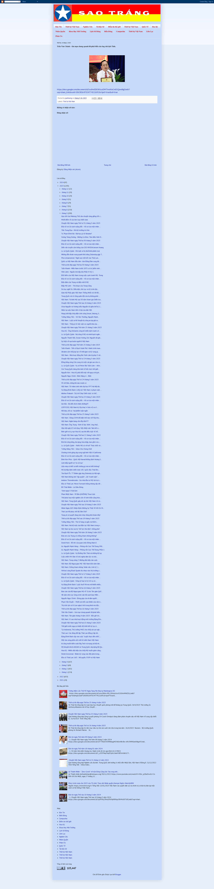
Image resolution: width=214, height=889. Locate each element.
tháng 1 (65, 672)
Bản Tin (58, 26)
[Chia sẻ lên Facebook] (99, 98)
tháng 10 (65, 196)
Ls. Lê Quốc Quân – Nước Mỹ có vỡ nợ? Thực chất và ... (81, 445)
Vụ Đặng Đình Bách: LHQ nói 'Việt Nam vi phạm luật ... (81, 390)
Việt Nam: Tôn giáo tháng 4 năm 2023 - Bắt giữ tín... (80, 616)
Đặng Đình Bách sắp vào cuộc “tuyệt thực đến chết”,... (81, 636)
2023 (62, 186)
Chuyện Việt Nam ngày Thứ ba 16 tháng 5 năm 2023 (80, 588)
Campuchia (120, 31)
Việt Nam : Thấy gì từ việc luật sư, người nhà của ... (80, 324)
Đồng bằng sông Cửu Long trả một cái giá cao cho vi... (81, 362)
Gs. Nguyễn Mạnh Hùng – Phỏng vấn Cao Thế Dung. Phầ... (82, 546)
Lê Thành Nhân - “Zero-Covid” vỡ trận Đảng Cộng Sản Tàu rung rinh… (93, 771)
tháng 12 (65, 189)
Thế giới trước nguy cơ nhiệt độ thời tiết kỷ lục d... (79, 626)
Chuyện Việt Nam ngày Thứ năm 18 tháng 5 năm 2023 (81, 532)
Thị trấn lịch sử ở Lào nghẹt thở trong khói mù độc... (80, 605)
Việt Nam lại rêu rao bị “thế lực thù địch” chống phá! (80, 529)
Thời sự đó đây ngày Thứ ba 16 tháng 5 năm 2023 (80, 609)
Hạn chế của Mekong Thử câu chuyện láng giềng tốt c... (81, 216)
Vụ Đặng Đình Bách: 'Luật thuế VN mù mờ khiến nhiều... (81, 584)
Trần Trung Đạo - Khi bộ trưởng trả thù (75, 230)
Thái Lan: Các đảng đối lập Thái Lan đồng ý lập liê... (80, 633)
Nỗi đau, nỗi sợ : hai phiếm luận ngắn (74, 411)
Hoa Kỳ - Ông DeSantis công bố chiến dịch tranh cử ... (81, 331)
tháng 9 (65, 199)
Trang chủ (107, 165)
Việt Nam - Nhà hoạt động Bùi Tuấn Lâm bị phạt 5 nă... (81, 355)
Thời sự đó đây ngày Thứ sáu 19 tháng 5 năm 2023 (80, 518)
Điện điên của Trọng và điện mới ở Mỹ (75, 282)
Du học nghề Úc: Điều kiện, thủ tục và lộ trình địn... (80, 289)
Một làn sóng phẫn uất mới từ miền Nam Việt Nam (80, 640)
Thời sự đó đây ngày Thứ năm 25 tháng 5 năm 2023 (80, 345)
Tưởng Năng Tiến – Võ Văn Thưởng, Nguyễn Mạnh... (80, 317)
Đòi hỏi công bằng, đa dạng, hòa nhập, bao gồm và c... (80, 442)
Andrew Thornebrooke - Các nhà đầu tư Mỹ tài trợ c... (81, 480)
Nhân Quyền (60, 31)
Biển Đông (108, 31)
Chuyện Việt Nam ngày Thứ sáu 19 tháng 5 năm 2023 (81, 504)
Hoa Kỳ (155, 26)
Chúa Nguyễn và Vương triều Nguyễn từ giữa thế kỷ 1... (81, 306)
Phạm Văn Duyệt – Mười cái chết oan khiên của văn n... (81, 602)
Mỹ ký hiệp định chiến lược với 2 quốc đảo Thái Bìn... (80, 470)
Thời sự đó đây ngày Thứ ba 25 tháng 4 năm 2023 (87, 702)
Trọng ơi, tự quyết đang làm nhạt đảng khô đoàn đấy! (80, 515)
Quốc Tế (145, 26)
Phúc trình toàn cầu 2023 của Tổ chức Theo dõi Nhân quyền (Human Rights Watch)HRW (101, 783)
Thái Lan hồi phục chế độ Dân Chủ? (74, 511)
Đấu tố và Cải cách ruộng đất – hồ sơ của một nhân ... (81, 226)
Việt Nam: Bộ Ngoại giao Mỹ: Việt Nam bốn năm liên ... (81, 564)
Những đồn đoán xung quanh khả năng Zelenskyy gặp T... (82, 254)
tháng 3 (65, 665)
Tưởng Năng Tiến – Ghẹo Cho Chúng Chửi (76, 449)
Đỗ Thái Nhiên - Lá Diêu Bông (72, 487)
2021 (62, 680)
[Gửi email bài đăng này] (93, 98)
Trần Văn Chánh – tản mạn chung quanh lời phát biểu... (81, 612)
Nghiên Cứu (87, 26)
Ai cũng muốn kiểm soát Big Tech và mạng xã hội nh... (80, 643)
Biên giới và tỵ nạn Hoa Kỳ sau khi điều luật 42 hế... (80, 431)
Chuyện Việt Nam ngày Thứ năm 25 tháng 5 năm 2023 (81, 327)
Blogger (118, 874)
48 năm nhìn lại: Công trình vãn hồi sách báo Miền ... (80, 595)
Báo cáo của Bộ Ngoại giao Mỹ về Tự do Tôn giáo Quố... (81, 591)
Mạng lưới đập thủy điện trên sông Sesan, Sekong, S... (80, 313)
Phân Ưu (59, 36)
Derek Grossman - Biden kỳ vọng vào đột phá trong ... (81, 654)
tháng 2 (65, 669)
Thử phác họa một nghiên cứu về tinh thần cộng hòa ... (81, 497)
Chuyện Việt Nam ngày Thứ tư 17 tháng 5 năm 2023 (80, 574)
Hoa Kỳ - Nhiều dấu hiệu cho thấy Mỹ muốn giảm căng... (81, 650)
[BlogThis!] (95, 98)
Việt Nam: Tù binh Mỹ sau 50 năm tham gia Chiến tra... (81, 299)
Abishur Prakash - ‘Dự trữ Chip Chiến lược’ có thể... (79, 393)
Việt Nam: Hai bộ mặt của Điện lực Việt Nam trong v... (81, 525)
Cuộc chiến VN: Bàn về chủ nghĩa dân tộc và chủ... (79, 556)
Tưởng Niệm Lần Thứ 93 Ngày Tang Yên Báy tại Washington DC (91, 691)
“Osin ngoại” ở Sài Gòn (69, 491)
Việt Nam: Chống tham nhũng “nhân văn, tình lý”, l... (80, 567)
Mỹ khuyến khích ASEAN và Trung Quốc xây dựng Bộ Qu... (82, 647)
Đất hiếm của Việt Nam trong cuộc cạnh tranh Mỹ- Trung (82, 275)
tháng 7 (65, 206)
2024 (62, 182)
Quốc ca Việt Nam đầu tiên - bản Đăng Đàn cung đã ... (81, 261)
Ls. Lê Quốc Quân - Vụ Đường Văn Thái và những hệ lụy (81, 553)
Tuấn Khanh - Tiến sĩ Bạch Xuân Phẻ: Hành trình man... (81, 348)
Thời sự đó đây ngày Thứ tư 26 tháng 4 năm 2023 (87, 725)
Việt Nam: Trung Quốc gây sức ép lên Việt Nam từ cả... (81, 501)
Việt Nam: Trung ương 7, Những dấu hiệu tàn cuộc (79, 560)
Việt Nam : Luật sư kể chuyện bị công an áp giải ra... (80, 320)
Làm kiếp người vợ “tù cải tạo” (72, 463)
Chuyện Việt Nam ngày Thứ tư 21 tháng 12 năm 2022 (88, 760)
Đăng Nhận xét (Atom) (72, 169)
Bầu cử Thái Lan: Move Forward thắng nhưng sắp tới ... (81, 484)
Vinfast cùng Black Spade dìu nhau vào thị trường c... (81, 570)
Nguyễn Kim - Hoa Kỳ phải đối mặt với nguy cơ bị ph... (80, 372)
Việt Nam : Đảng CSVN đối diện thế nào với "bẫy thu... (80, 418)
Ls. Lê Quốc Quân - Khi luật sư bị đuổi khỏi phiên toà (80, 251)
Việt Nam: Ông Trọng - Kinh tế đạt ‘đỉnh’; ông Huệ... (80, 425)
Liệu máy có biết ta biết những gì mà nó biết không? (80, 466)
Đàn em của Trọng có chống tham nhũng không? (79, 536)
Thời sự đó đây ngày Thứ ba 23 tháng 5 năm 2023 (80, 414)
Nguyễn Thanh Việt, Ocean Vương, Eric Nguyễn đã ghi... (81, 338)
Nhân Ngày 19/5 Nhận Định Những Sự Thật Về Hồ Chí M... (82, 508)
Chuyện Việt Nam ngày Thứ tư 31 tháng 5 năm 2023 (80, 223)
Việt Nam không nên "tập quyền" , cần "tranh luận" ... (80, 477)
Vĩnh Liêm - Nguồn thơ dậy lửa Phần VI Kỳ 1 (77, 272)
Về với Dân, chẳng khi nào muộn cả (73, 383)
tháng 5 (65, 213)
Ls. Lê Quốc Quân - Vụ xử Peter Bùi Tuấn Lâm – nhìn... (81, 365)
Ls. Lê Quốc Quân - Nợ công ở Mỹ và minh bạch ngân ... (81, 334)
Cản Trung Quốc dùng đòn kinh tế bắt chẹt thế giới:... (80, 369)
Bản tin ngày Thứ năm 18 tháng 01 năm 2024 (85, 748)
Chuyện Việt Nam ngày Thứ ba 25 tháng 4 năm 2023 (87, 714)
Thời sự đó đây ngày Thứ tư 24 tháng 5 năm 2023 (80, 379)
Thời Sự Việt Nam (72, 26)
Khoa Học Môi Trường (77, 31)
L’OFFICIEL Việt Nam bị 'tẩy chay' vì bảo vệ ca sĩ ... (79, 407)
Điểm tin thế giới (114, 26)
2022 (62, 676)
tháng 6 (65, 210)
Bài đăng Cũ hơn (151, 165)
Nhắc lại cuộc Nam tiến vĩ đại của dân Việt (76, 310)
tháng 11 (65, 192)
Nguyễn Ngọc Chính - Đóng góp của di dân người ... (79, 598)
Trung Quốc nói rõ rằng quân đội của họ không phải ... (80, 296)
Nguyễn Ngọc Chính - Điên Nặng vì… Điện (76, 376)
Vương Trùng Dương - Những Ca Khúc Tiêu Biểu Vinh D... (81, 237)
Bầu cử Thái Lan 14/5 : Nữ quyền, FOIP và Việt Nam (80, 657)
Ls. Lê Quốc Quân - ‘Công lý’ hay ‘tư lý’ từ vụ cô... (79, 581)
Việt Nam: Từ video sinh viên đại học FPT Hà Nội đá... (81, 386)
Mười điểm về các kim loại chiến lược (74, 220)
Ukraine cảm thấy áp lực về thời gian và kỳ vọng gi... (80, 352)
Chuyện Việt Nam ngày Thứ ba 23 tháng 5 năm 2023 (80, 397)
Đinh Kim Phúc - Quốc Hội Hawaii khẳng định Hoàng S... (81, 459)
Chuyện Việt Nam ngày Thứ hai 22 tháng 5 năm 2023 (81, 435)
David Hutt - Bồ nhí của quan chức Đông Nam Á (79, 543)
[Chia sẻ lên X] (97, 98)
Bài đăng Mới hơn (64, 165)
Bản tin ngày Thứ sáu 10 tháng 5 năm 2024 (84, 795)
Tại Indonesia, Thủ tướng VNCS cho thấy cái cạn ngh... (81, 629)
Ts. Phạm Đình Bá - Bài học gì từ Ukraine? (76, 233)
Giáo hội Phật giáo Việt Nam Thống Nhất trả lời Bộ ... (80, 293)
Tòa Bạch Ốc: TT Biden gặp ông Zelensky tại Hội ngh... (81, 473)
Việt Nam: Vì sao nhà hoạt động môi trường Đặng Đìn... (81, 619)
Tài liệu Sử (100, 26)
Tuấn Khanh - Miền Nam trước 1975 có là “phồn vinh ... (81, 268)
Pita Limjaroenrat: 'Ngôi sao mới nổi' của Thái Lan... (80, 258)
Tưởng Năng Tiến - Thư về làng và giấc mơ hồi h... (79, 522)
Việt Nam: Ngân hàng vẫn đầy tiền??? (74, 421)
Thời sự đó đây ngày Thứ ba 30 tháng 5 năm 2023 (80, 265)
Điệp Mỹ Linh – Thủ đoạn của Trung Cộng (76, 286)
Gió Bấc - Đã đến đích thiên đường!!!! (74, 404)
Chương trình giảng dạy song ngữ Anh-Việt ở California (81, 452)
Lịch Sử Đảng (95, 31)
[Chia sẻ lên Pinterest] (101, 98)
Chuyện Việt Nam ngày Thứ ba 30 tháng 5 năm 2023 (80, 240)
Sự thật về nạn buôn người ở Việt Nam (75, 341)
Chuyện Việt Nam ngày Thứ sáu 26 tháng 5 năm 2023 (81, 303)
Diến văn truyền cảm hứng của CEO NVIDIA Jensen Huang (82, 247)
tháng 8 (65, 203)
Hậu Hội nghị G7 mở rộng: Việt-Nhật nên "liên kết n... (80, 428)
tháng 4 (65, 662)
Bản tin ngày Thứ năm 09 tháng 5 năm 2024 (84, 737)
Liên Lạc (149, 31)
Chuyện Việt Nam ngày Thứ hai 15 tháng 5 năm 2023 (81, 623)
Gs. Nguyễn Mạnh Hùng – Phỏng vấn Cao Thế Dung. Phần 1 (82, 550)
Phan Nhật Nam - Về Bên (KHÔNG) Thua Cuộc (78, 494)
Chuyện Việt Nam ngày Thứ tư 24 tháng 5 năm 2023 (80, 358)
